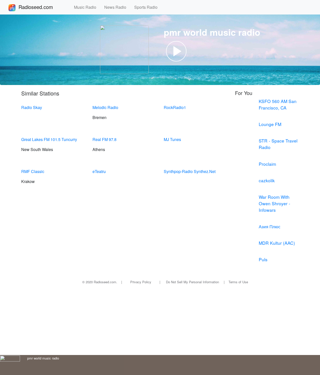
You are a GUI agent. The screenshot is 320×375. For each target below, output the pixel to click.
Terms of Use (238, 282)
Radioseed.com (42, 6)
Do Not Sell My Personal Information (192, 282)
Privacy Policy (140, 282)
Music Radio (87, 7)
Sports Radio (148, 7)
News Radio (117, 7)
